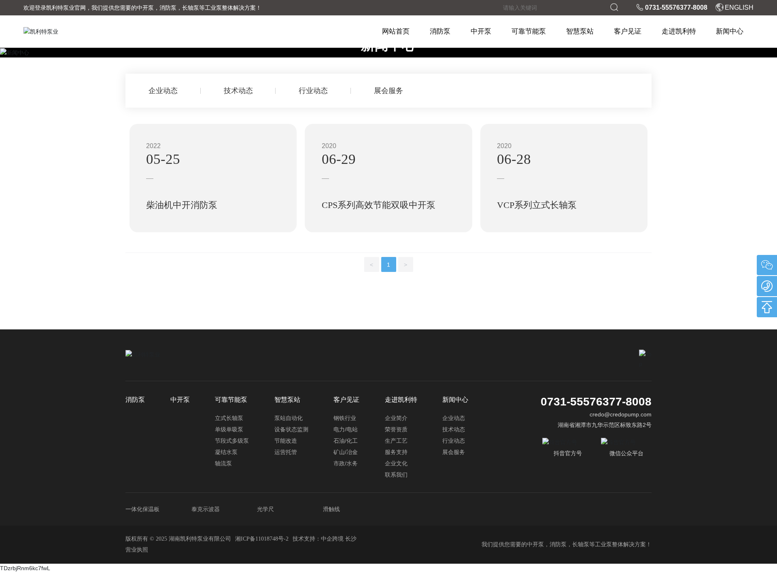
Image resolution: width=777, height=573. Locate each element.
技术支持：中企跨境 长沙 (325, 539)
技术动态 (238, 91)
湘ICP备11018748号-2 (262, 539)
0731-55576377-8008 (676, 7)
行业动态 (313, 91)
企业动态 (163, 91)
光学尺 (265, 509)
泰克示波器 (205, 509)
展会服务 (388, 91)
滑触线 (331, 509)
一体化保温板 (142, 509)
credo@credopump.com (621, 414)
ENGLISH (739, 7)
